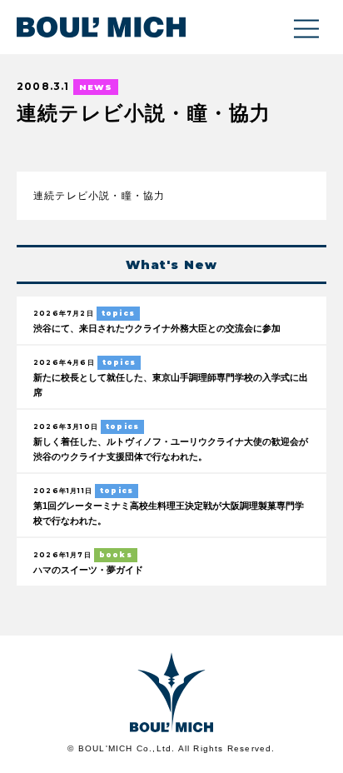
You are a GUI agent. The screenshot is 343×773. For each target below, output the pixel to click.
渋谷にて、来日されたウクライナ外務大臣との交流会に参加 (157, 328)
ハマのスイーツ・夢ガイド (88, 570)
